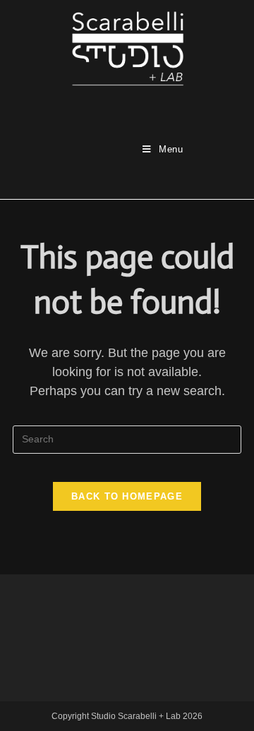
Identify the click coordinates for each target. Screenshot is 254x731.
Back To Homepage (127, 496)
